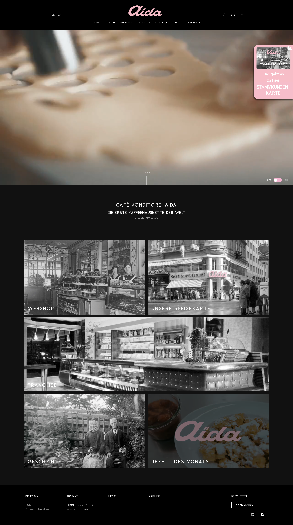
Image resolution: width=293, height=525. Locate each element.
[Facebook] (263, 514)
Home (96, 22)
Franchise (126, 22)
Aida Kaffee (162, 22)
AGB (28, 505)
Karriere (154, 496)
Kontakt (72, 496)
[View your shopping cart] (233, 14)
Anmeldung (245, 505)
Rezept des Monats (187, 22)
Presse (112, 496)
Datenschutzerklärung (38, 509)
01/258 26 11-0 (85, 505)
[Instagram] (254, 514)
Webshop (144, 22)
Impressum (31, 496)
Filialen (110, 22)
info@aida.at (81, 509)
